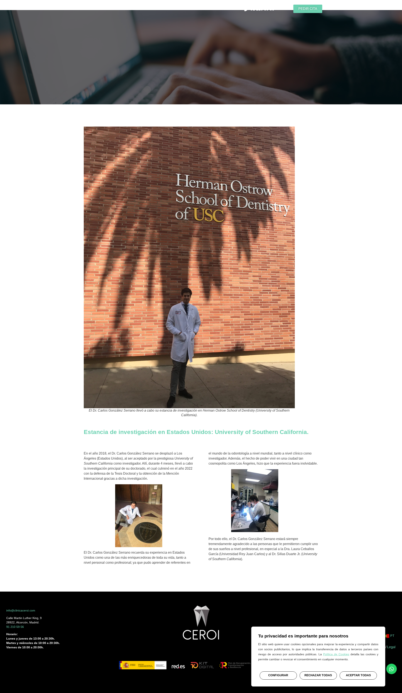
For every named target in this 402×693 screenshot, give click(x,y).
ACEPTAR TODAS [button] (358, 675)
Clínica (117, 8)
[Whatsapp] (391, 669)
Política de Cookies (336, 654)
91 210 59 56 (15, 626)
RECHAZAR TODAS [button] (318, 675)
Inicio (100, 8)
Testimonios (188, 8)
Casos (165, 8)
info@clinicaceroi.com (20, 610)
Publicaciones (218, 8)
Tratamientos (141, 8)
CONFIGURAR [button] (278, 675)
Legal (391, 647)
